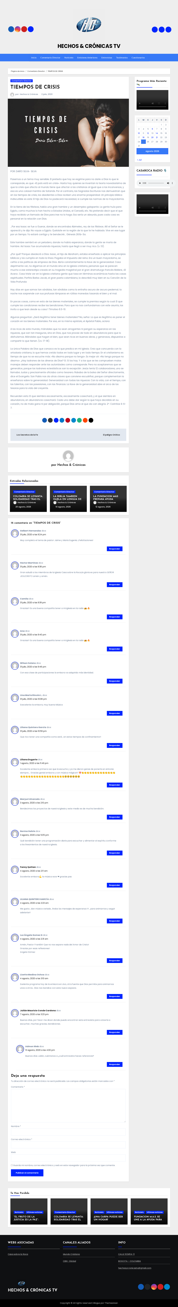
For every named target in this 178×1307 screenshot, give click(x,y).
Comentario (18, 1086)
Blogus (96, 1303)
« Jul (139, 159)
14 (157, 133)
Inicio (33, 57)
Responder (114, 549)
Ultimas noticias (34, 1212)
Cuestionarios (138, 57)
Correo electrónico (21, 1139)
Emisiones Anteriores (87, 57)
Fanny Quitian (28, 867)
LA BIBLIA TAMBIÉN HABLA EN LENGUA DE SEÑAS (67, 499)
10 (139, 133)
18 (143, 137)
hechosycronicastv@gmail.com (134, 1268)
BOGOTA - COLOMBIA (129, 1261)
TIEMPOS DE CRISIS (35, 87)
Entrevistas (106, 57)
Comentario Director (50, 57)
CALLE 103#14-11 (126, 1254)
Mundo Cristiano (71, 1254)
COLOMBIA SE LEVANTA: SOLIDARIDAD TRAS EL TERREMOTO (28, 499)
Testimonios (122, 57)
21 (157, 137)
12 (148, 133)
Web (13, 1152)
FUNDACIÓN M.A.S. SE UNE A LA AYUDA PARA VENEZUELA (148, 1220)
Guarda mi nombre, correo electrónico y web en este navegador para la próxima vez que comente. (64, 1165)
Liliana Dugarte (28, 759)
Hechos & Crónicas (29, 94)
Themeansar (111, 1303)
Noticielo (68, 57)
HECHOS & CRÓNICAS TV (89, 46)
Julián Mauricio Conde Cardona (38, 1010)
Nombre (16, 1126)
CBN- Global (69, 1261)
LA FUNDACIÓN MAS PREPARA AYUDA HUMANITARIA (105, 499)
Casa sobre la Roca (18, 1254)
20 (152, 137)
